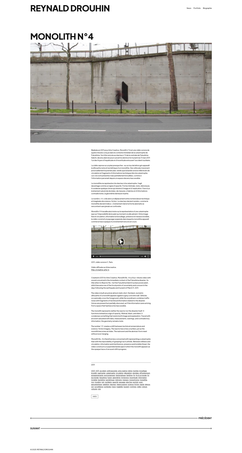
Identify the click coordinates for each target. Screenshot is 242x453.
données (136, 373)
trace (114, 387)
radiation (106, 384)
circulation (119, 373)
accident (103, 371)
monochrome (134, 380)
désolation (128, 373)
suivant (35, 428)
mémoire (118, 380)
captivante (101, 373)
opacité (115, 382)
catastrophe (110, 373)
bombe (136, 371)
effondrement (145, 373)
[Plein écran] (148, 256)
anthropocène (112, 371)
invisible (94, 380)
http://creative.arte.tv (100, 270)
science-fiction (133, 384)
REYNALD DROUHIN (70, 8)
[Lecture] (94, 256)
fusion (109, 378)
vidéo (139, 387)
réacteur (113, 384)
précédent (205, 418)
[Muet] (145, 256)
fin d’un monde (141, 375)
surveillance (99, 387)
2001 (93, 371)
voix (99, 389)
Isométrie (101, 380)
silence (147, 384)
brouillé (94, 373)
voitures (94, 389)
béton (130, 371)
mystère (98, 382)
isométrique (110, 380)
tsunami (126, 387)
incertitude (134, 378)
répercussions (122, 384)
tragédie (119, 387)
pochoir (135, 382)
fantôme (129, 375)
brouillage (143, 371)
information (142, 378)
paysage (122, 382)
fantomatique (121, 375)
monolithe (143, 380)
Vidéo (95, 396)
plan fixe (129, 382)
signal (142, 384)
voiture (144, 387)
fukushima (103, 378)
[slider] (119, 256)
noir (103, 382)
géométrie (116, 378)
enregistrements (97, 375)
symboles (107, 387)
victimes (133, 387)
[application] (121, 241)
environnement (109, 375)
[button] (121, 242)
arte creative (122, 371)
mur (92, 382)
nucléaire (108, 382)
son (92, 387)
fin (134, 375)
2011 (97, 371)
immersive (125, 378)
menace (125, 380)
